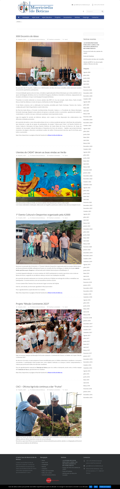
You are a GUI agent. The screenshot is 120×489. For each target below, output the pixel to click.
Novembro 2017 (87, 326)
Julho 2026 (86, 75)
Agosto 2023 (86, 152)
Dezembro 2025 (87, 93)
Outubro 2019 (87, 258)
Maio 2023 (86, 161)
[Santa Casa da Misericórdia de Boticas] (34, 12)
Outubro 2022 (87, 182)
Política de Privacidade (48, 471)
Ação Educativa (47, 17)
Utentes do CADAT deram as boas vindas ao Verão (41, 152)
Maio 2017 (86, 344)
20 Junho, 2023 (22, 307)
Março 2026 (86, 87)
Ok (90, 486)
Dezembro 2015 (87, 394)
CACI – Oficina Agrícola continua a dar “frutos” (39, 386)
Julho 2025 (86, 105)
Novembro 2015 (87, 397)
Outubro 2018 (87, 294)
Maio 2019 (86, 273)
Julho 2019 (86, 267)
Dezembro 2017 (87, 323)
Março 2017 (86, 350)
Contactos (95, 17)
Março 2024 (86, 143)
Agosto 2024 (86, 128)
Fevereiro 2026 (87, 90)
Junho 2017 (86, 341)
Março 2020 (86, 244)
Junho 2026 (86, 78)
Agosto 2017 (86, 335)
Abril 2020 (86, 241)
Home (43, 460)
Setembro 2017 (87, 332)
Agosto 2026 (86, 72)
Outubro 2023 (87, 149)
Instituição (25, 17)
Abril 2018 (86, 312)
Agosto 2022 (86, 187)
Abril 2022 (86, 199)
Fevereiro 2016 (87, 389)
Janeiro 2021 (86, 226)
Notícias (77, 17)
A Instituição (45, 464)
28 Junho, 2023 (22, 155)
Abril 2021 (86, 220)
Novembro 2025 (87, 96)
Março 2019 (86, 279)
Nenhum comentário (54, 39)
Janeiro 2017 (86, 356)
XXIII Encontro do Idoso (27, 36)
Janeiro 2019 (86, 285)
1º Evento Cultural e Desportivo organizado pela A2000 (43, 214)
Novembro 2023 (87, 146)
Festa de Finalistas (88, 56)
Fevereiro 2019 (87, 282)
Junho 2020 (86, 235)
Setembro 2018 (87, 297)
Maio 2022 (86, 196)
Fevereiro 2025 (87, 117)
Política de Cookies (47, 473)
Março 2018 (86, 315)
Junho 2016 (86, 377)
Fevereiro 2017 (87, 353)
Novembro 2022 (87, 179)
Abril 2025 (86, 111)
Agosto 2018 (86, 300)
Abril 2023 (86, 164)
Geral (66, 39)
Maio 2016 (86, 380)
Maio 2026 (86, 81)
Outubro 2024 (87, 125)
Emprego (86, 17)
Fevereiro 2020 (87, 247)
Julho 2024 (86, 131)
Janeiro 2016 (86, 391)
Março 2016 (86, 386)
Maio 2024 (86, 137)
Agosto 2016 (86, 371)
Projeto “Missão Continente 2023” (32, 303)
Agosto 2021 (86, 214)
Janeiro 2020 (86, 250)
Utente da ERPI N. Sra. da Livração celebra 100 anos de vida (93, 63)
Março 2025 (86, 114)
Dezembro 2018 (87, 288)
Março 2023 (86, 167)
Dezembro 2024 (87, 119)
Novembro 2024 (87, 122)
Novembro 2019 (87, 255)
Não (96, 486)
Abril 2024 (86, 140)
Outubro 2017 (87, 329)
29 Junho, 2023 (22, 39)
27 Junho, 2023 (22, 218)
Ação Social (35, 17)
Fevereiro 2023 (87, 170)
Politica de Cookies (105, 486)
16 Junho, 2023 (22, 390)
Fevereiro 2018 (87, 318)
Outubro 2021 (87, 211)
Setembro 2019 (87, 261)
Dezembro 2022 (87, 176)
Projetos (57, 17)
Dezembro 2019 (87, 253)
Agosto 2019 (86, 264)
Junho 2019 (86, 270)
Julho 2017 (86, 338)
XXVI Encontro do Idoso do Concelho (93, 59)
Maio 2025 (86, 108)
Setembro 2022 (87, 184)
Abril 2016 (86, 383)
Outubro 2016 (87, 365)
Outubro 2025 (87, 99)
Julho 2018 (86, 303)
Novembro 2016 (87, 362)
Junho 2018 (86, 306)
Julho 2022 (86, 190)
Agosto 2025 (86, 102)
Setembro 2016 (87, 368)
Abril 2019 (86, 276)
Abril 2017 (86, 347)
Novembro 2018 (87, 291)
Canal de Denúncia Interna (49, 475)
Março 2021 (86, 223)
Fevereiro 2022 (87, 202)
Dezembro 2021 (87, 205)
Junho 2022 (86, 193)
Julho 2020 (86, 232)
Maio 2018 (86, 309)
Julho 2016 (86, 374)
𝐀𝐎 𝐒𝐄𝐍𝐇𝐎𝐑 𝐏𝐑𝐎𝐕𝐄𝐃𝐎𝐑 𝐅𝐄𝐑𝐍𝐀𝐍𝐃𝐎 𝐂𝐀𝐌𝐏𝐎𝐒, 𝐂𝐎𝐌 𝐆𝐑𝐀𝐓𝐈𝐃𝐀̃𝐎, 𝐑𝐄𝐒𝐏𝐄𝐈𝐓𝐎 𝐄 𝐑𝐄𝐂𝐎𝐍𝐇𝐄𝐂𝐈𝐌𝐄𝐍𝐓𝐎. (91, 45)
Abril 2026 (86, 84)
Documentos (67, 17)
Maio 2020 (86, 238)
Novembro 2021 (87, 208)
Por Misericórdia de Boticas (37, 39)
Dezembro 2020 (87, 229)
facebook (83, 11)
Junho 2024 (86, 134)
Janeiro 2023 (86, 173)
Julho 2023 (86, 155)
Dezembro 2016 (87, 359)
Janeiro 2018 (86, 320)
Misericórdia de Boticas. (55, 135)
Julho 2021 (86, 217)
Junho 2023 (86, 158)
